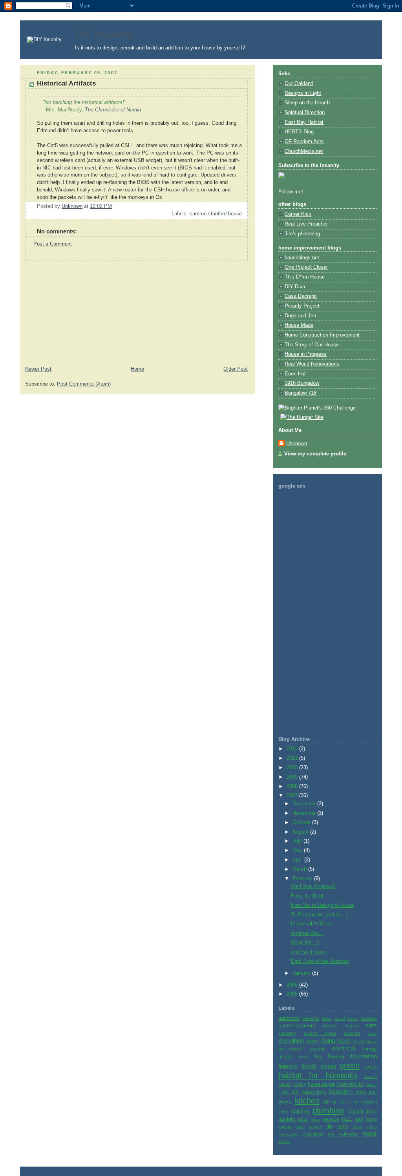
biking (327, 1018)
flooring (335, 1056)
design (312, 1041)
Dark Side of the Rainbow (320, 961)
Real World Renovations (312, 364)
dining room (335, 1040)
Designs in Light (303, 93)
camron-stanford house (216, 214)
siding (371, 1119)
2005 (293, 994)
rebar (315, 1119)
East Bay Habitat (304, 122)
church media (320, 1033)
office (283, 1112)
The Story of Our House (312, 345)
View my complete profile (315, 454)
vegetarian (313, 1134)
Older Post (235, 369)
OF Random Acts (304, 141)
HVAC (284, 1092)
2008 (293, 786)
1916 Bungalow (302, 383)
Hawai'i (370, 1076)
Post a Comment (52, 244)
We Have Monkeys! (313, 886)
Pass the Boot (307, 896)
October (302, 822)
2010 (293, 767)
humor (371, 1084)
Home (137, 369)
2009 (293, 777)
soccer (285, 1126)
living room (349, 1102)
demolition (291, 1040)
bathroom (289, 1018)
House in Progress (306, 354)
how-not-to (350, 1083)
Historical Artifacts (312, 924)
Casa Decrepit (301, 296)
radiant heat (362, 1111)
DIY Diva (295, 286)
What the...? (305, 942)
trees (357, 1126)
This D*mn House (305, 277)
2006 (293, 985)
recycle (331, 1119)
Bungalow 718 (300, 393)
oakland (369, 1102)
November (304, 813)
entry (303, 1057)
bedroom (310, 1018)
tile (329, 1126)
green (350, 1065)
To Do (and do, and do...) (319, 914)
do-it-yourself (290, 1049)
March (300, 869)
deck (372, 1033)
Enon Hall (296, 374)
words (284, 1141)
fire (317, 1056)
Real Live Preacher (306, 224)
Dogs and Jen (300, 316)
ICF (295, 1092)
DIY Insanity (104, 34)
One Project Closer (306, 267)
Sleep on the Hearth (307, 103)
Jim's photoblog (302, 234)
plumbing (328, 1110)
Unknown (296, 443)
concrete (352, 1033)
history (299, 1084)
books (352, 1018)
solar (300, 1126)
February (303, 878)
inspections (313, 1092)
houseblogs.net (302, 257)
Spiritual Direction (305, 112)
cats (371, 1025)
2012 (293, 749)
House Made (299, 325)
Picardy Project (302, 306)
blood (340, 1018)
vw (331, 1134)
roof (358, 1119)
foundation (364, 1056)
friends (309, 1066)
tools (342, 1126)
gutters (370, 1067)
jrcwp (360, 1092)
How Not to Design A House (322, 905)
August (301, 832)
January (302, 973)
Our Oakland (299, 83)
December (304, 803)
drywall (317, 1049)
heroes (285, 1084)
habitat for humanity (317, 1075)
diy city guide (365, 1041)
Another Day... (307, 933)
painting (300, 1111)
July (297, 841)
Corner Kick (298, 214)
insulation (341, 1091)
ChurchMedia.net (304, 151)
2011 (293, 758)
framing (288, 1066)
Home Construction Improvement (322, 335)
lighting (329, 1102)
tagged (315, 1127)
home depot (321, 1084)
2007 (293, 795)
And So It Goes (308, 952)
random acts (293, 1119)
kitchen (307, 1100)
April (298, 860)
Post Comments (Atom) (84, 384)
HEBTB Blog (299, 132)
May (298, 850)
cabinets (369, 1018)
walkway (348, 1134)
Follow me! (290, 192)
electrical (343, 1048)
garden (328, 1066)
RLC (347, 1119)
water (370, 1133)
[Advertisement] (79, 309)
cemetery (287, 1033)
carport (351, 1025)
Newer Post (38, 369)
